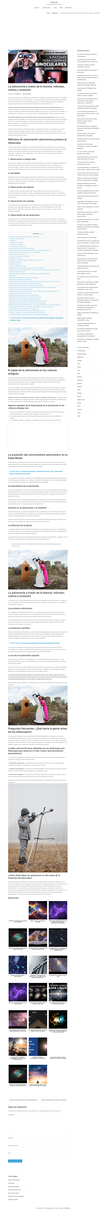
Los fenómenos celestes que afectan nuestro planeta (87, 55)
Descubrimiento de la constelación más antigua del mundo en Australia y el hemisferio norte (32, 287)
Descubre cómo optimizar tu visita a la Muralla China (23, 1100)
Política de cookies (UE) (14, 1189)
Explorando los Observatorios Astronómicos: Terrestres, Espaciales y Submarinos (87, 146)
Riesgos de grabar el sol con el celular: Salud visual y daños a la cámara (87, 158)
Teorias (61, 7)
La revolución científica (15, 264)
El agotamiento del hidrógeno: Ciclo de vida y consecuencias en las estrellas (87, 202)
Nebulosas (18, 94)
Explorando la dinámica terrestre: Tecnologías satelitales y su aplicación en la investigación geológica (88, 300)
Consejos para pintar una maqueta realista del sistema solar (88, 140)
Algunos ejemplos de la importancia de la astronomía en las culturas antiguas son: (30, 250)
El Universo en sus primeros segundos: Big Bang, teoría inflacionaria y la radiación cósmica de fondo (88, 227)
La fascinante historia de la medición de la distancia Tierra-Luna (88, 267)
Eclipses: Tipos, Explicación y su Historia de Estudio (88, 208)
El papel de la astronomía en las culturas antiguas (21, 248)
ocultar (41, 233)
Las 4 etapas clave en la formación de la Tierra (87, 277)
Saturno (79, 396)
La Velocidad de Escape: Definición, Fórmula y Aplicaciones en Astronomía (87, 60)
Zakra (61, 1208)
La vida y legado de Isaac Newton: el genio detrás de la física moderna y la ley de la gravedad (88, 113)
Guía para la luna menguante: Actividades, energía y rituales (88, 340)
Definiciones (68, 7)
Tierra (78, 406)
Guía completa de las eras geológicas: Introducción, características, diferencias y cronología (88, 128)
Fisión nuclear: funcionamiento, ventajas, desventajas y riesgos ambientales (88, 283)
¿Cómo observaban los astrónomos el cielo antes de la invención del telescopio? (29, 273)
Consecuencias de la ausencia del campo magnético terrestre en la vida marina (88, 107)
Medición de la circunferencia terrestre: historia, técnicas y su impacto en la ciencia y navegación (87, 261)
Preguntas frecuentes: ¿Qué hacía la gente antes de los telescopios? (26, 268)
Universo (36, 7)
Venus (78, 416)
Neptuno (79, 383)
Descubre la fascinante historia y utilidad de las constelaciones (88, 220)
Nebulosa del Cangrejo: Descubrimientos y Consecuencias (24, 308)
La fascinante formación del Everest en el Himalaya (88, 197)
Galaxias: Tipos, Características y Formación (20, 279)
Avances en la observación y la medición (19, 256)
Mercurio (79, 376)
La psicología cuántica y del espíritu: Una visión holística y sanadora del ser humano (88, 168)
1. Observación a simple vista (16, 238)
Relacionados (12, 275)
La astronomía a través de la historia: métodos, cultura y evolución (26, 260)
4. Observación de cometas (16, 244)
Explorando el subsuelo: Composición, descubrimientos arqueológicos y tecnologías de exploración (87, 307)
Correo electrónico (13, 1145)
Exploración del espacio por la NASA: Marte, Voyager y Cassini (87, 272)
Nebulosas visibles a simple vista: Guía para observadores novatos (26, 285)
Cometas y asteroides (83, 347)
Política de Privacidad (13, 1180)
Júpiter (79, 367)
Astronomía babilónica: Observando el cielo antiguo (87, 71)
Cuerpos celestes (81, 354)
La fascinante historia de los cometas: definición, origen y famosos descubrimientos (87, 121)
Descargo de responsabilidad (16, 1196)
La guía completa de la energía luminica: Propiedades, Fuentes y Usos (87, 288)
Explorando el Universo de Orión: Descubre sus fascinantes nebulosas (27, 310)
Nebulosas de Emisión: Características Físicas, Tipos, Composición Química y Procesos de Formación (34, 304)
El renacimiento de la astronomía (17, 254)
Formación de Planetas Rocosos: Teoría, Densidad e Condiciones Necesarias (87, 192)
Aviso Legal (11, 1183)
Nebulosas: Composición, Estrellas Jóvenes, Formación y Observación (27, 312)
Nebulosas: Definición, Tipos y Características (20, 289)
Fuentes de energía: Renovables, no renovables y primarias (86, 324)
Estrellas (79, 360)
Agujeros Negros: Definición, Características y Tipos (84, 319)
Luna (78, 370)
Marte (78, 373)
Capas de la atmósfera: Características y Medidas (88, 313)
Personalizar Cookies (13, 1186)
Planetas (79, 386)
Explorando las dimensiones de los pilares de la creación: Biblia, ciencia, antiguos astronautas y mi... (34, 291)
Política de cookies (13, 1199)
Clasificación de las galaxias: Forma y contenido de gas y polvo (25, 297)
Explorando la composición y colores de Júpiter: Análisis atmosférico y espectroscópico (88, 214)
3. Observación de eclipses (16, 242)
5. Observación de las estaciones (17, 246)
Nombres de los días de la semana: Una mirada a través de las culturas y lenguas (88, 174)
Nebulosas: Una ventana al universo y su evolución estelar (24, 295)
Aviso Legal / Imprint (13, 1193)
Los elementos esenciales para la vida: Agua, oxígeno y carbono (87, 329)
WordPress (67, 1208)
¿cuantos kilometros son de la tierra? (87, 237)
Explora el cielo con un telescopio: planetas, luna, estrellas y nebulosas (86, 84)
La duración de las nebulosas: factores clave (20, 293)
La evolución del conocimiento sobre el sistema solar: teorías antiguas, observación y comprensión (87, 101)
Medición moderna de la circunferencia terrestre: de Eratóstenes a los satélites (87, 179)
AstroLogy (54, 2)
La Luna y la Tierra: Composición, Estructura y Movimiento (86, 152)
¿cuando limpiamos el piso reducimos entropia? (53, 1100)
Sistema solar (46, 7)
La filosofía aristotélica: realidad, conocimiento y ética (85, 233)
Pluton (78, 389)
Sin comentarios (27, 94)
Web (9, 1153)
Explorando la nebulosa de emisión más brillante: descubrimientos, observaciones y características (34, 281)
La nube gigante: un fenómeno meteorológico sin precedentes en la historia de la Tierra (31, 306)
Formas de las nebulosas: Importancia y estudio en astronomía (25, 283)
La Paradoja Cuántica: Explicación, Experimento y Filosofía (86, 66)
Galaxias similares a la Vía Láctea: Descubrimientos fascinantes (86, 134)
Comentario (11, 1114)
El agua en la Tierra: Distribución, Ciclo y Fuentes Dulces (87, 254)
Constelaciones (81, 350)
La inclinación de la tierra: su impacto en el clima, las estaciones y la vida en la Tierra (88, 241)
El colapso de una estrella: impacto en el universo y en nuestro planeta (87, 293)
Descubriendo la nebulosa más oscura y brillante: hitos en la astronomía (27, 303)
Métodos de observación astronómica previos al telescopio (24, 236)
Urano (78, 412)
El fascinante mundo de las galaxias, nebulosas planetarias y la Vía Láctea (28, 301)
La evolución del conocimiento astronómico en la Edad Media (24, 252)
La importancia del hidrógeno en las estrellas (86, 89)
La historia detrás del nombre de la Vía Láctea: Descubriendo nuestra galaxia (28, 314)
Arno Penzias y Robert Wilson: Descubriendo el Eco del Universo (86, 335)
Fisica (55, 7)
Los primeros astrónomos (15, 262)
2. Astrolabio (12, 240)
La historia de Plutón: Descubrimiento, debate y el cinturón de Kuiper (87, 94)
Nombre (10, 1138)
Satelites (79, 393)
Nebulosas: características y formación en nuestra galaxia (24, 277)
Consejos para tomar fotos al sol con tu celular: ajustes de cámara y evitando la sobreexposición (87, 77)
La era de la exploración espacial (17, 266)
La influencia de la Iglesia (15, 258)
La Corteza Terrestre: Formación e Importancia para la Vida (86, 163)
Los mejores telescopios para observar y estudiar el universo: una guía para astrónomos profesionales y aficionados (88, 248)
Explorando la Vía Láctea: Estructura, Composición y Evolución (25, 299)
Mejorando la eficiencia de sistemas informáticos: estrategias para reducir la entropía (87, 185)
